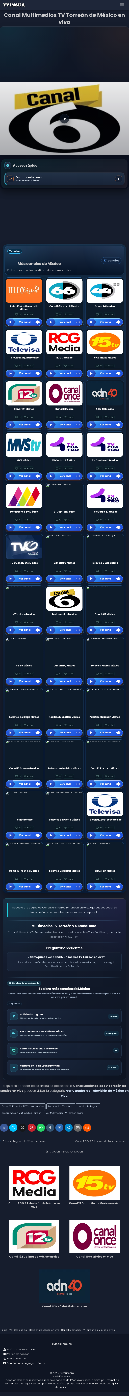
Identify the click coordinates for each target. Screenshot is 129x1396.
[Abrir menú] (122, 5)
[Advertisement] (64, 54)
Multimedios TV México (60, 1106)
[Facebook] (4, 1128)
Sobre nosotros (16, 1358)
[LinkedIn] (59, 1128)
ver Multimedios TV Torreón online (65, 1113)
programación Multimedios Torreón (21, 1113)
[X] (22, 1128)
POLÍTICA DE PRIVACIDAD (20, 1349)
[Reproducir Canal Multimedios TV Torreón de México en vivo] (64, 119)
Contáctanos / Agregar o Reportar (27, 1363)
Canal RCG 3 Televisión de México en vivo (100, 1141)
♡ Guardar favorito (64, 179)
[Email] (78, 1128)
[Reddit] (87, 1128)
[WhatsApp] (41, 1128)
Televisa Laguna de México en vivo (24, 1141)
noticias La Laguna (88, 1106)
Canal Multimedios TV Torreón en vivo (23, 1106)
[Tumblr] (50, 1128)
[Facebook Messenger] (13, 1128)
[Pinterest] (32, 1128)
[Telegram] (69, 1128)
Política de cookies (17, 1354)
